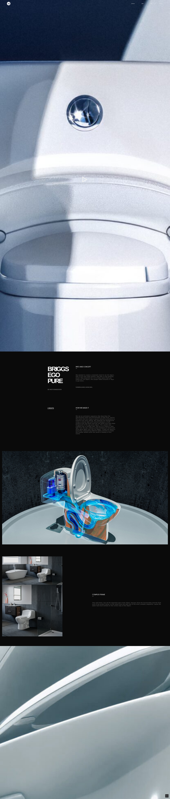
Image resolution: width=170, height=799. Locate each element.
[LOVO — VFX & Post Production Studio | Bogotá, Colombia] (8, 3)
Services (133, 3)
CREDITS (51, 408)
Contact (160, 3)
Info (151, 3)
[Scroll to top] (167, 796)
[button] (85, 182)
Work (143, 3)
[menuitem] (134, 3)
